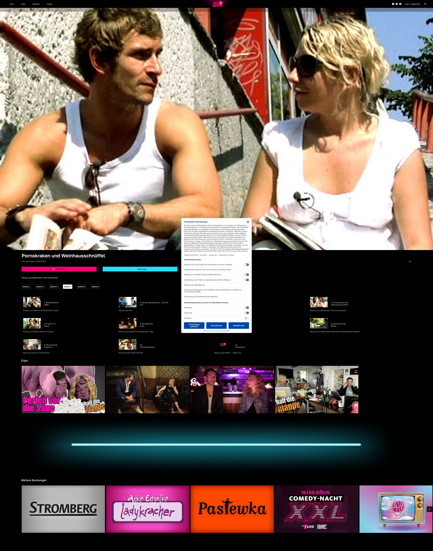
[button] (11, 4)
